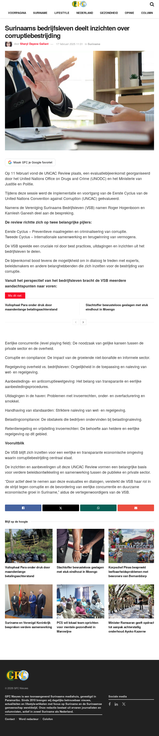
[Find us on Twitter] (124, 704)
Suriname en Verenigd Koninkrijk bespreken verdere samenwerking (28, 624)
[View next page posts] (83, 322)
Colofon (48, 719)
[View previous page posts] (76, 322)
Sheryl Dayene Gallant (34, 44)
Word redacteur (29, 719)
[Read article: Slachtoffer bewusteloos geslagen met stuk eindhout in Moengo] (80, 546)
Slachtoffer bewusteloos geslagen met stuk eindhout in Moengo (117, 307)
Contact (10, 719)
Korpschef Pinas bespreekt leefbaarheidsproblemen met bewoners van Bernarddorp (128, 571)
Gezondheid (109, 13)
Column (147, 13)
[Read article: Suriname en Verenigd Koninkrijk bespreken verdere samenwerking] (29, 601)
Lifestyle (61, 13)
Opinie (129, 13)
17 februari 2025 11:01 (69, 44)
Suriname (40, 13)
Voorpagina (17, 13)
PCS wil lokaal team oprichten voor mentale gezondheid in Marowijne (77, 627)
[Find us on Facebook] (109, 704)
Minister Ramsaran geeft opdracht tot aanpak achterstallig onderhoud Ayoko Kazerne (132, 627)
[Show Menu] (7, 4)
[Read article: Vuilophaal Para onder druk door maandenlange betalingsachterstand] (29, 546)
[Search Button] (152, 4)
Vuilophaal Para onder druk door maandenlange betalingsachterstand (31, 307)
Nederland (84, 13)
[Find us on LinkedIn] (116, 704)
